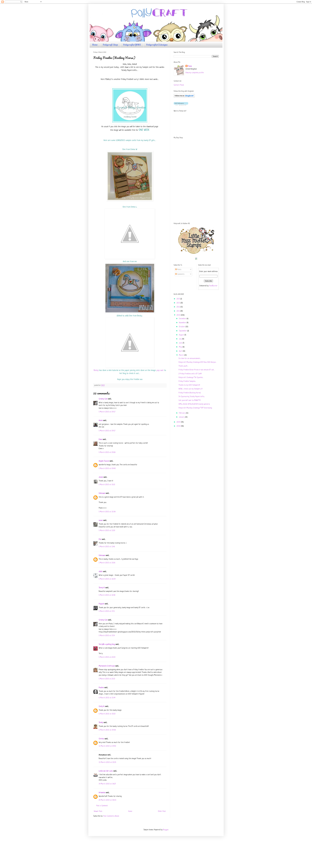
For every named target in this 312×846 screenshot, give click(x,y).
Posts (179, 270)
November (183, 323)
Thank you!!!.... (183, 366)
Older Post (162, 811)
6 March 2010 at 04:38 (107, 730)
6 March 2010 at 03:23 (107, 714)
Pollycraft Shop (110, 44)
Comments (180, 274)
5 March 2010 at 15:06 (107, 563)
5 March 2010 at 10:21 (107, 485)
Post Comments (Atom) (111, 816)
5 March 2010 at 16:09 (107, 579)
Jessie (101, 477)
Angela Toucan (104, 461)
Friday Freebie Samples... (187, 381)
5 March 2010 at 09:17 (107, 412)
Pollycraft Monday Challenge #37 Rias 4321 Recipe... (197, 362)
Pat (100, 539)
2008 (179, 426)
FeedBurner (213, 286)
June (181, 343)
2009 (179, 422)
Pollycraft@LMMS (132, 44)
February (182, 413)
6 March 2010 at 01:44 (107, 698)
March (181, 355)
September (183, 331)
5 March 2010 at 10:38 (107, 512)
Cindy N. (102, 706)
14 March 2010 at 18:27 (107, 784)
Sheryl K (102, 588)
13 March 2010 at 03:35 (107, 762)
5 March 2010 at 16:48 (107, 595)
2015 (178, 299)
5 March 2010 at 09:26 (107, 452)
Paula (190, 66)
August (181, 335)
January (182, 417)
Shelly (101, 723)
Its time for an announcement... (190, 358)
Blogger (165, 830)
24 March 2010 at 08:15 (107, 800)
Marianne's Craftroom (107, 666)
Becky (96, 370)
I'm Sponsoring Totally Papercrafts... (192, 397)
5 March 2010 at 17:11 (107, 611)
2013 (178, 303)
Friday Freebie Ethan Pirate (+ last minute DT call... (196, 370)
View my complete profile (194, 73)
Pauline (101, 688)
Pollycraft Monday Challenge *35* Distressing (195, 408)
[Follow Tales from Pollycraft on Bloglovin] (184, 97)
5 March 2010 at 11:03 (107, 531)
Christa (101, 739)
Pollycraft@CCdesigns (156, 44)
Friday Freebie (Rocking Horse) (190, 393)
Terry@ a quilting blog (107, 644)
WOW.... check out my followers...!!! (190, 389)
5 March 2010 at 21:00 (107, 657)
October (182, 327)
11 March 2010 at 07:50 (107, 746)
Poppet (101, 604)
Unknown (102, 493)
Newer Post (98, 811)
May (181, 347)
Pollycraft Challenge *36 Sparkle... (191, 378)
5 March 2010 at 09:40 (107, 469)
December (183, 319)
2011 (178, 311)
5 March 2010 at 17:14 (107, 636)
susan (101, 520)
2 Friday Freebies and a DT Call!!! (190, 374)
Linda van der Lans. (106, 771)
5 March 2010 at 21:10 (107, 679)
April (181, 351)
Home (95, 44)
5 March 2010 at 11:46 (107, 547)
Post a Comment (102, 806)
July (180, 339)
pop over (160, 370)
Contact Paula (179, 85)
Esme (100, 439)
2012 (178, 307)
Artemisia (102, 793)
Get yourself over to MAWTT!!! (190, 400)
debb (100, 572)
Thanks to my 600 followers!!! (189, 385)
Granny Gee (103, 399)
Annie (101, 421)
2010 (179, 315)
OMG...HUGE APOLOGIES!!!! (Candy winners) (194, 404)
